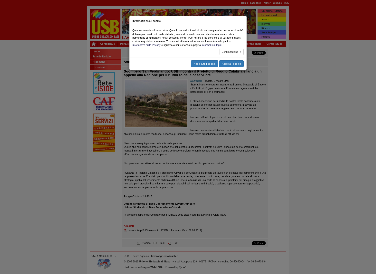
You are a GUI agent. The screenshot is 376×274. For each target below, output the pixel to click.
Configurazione (230, 52)
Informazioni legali (212, 45)
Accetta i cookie (231, 63)
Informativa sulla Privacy (146, 45)
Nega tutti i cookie (204, 63)
